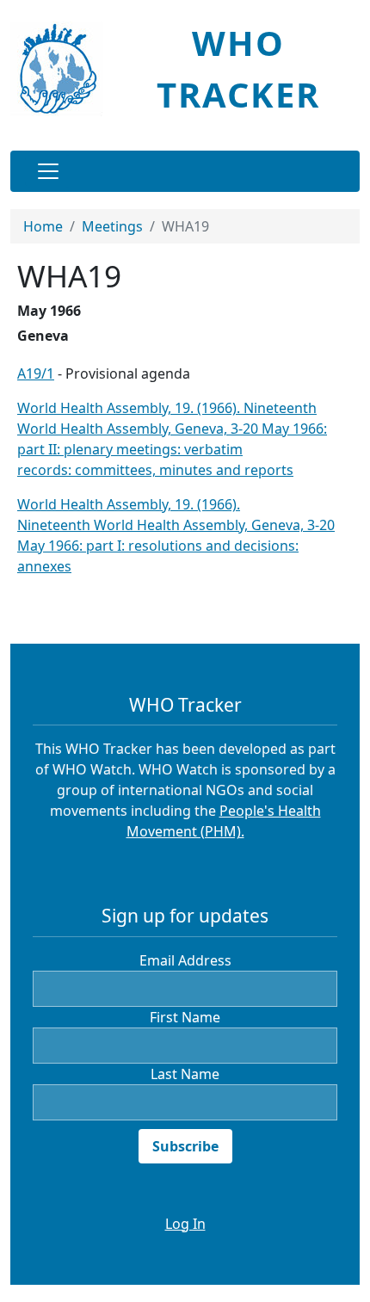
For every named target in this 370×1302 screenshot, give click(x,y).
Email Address (185, 960)
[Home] (63, 69)
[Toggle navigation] (48, 171)
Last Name (185, 1073)
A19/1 (35, 373)
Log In (185, 1223)
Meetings (112, 226)
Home (43, 226)
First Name (185, 1017)
